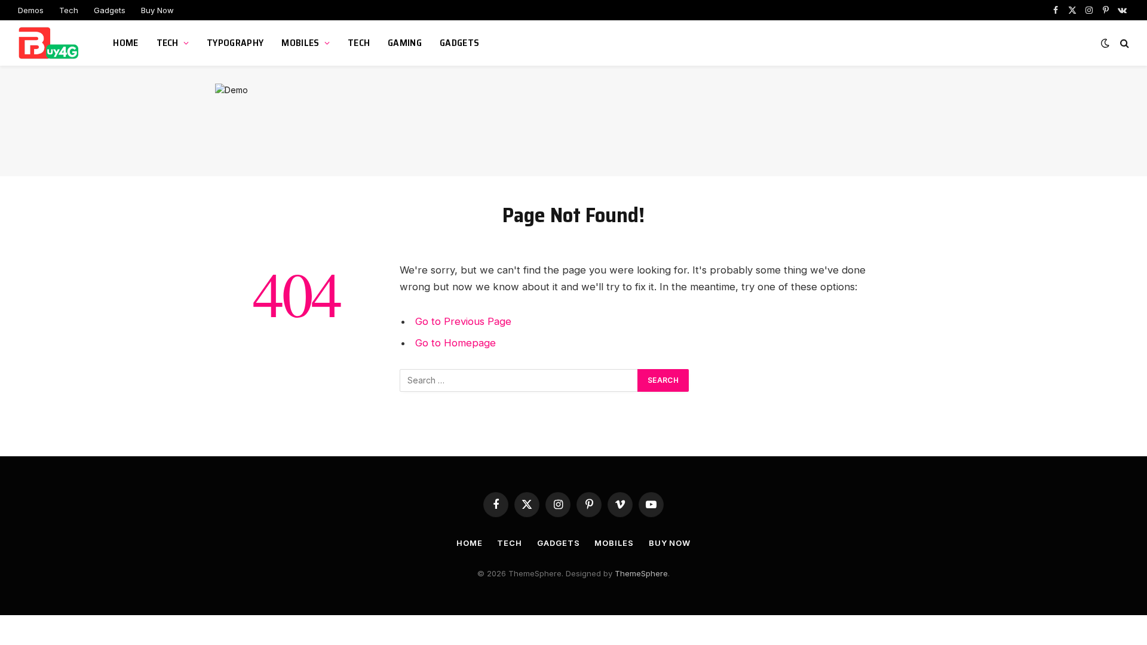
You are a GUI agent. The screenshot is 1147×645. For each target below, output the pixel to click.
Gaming (405, 42)
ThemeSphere (641, 573)
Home (125, 42)
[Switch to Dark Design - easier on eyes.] (1105, 43)
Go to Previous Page (463, 321)
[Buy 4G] (50, 43)
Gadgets (109, 10)
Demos (31, 10)
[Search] (1123, 43)
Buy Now (157, 10)
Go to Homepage (455, 343)
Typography (235, 42)
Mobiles (300, 42)
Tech (68, 10)
